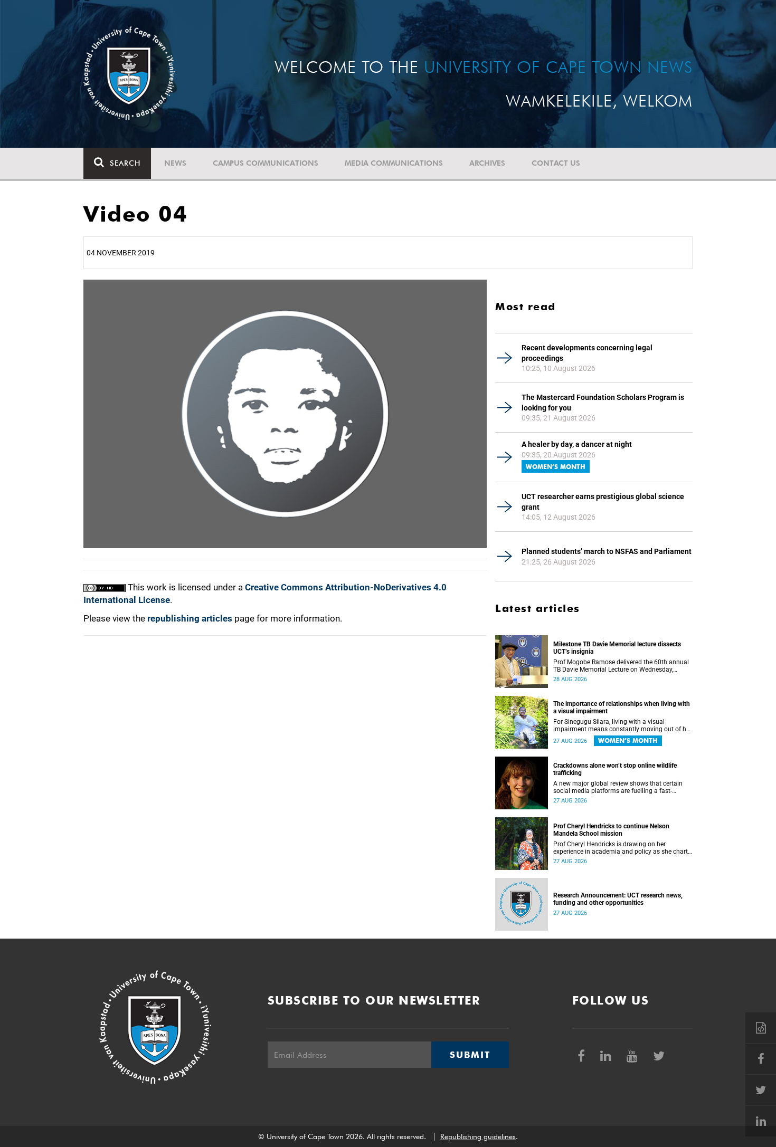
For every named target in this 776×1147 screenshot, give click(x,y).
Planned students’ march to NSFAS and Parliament (607, 551)
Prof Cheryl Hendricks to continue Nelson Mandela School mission (611, 830)
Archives (487, 163)
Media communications (394, 163)
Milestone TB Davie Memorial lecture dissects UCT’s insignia (617, 648)
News (175, 163)
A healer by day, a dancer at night (577, 444)
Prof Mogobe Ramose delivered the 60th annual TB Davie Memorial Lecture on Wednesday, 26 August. (621, 665)
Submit (470, 1054)
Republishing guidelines (478, 1136)
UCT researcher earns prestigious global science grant (603, 501)
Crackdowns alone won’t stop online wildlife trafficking (615, 769)
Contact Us (556, 163)
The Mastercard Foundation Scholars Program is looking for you (603, 402)
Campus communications (265, 163)
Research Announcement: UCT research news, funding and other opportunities (618, 899)
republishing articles (189, 618)
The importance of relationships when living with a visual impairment (621, 707)
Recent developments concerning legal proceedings (587, 352)
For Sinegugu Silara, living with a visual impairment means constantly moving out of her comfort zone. (622, 725)
